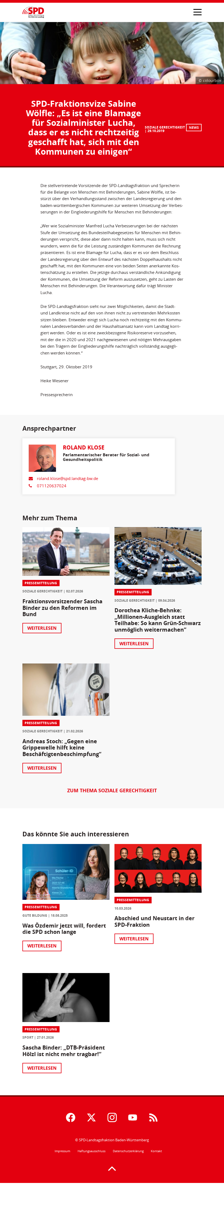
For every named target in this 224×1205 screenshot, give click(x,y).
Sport (27, 1037)
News (194, 127)
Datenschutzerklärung (128, 1151)
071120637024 (51, 485)
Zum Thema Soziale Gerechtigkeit (112, 791)
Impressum (62, 1151)
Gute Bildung (34, 915)
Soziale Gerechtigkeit (165, 127)
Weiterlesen (42, 628)
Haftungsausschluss (91, 1151)
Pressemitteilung (41, 583)
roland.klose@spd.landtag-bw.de (67, 478)
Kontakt (156, 1151)
